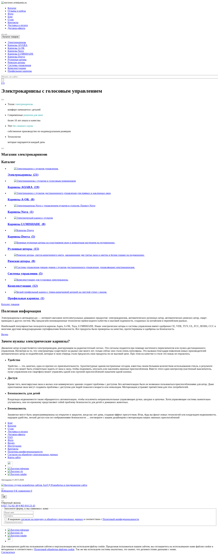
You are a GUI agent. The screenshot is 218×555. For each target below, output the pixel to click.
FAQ (10, 437)
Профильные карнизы (20, 71)
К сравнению (24, 490)
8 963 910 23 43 (27, 505)
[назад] (2, 99)
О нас (11, 19)
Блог (10, 16)
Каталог (12, 8)
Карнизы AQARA (17, 45)
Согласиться (8, 552)
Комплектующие (17, 68)
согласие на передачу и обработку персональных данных (52, 519)
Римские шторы (16, 62)
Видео (4, 334)
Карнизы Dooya (16, 56)
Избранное (8, 490)
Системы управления (19, 65)
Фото (10, 13)
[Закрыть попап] (2, 494)
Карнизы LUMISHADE (20, 53)
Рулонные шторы (17, 59)
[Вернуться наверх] (2, 488)
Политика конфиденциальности (25, 451)
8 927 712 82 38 (9, 505)
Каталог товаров (10, 304)
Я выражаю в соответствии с (73, 519)
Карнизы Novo (16, 51)
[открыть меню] (5, 34)
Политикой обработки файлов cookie (54, 549)
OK (4, 497)
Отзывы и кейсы (17, 11)
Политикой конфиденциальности (121, 519)
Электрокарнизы (17, 42)
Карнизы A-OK (16, 48)
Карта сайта (14, 457)
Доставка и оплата (18, 25)
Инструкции (14, 446)
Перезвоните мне (13, 522)
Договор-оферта (16, 28)
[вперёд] (2, 148)
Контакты (13, 22)
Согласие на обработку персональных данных (33, 454)
